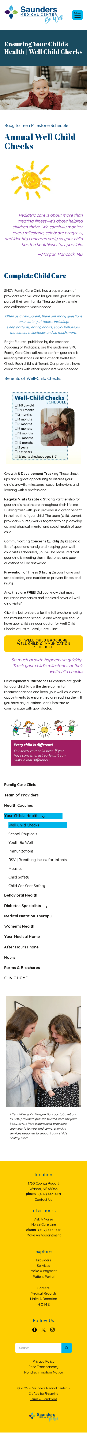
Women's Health (19, 926)
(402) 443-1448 (49, 1230)
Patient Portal (43, 1276)
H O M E (44, 1304)
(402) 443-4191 (49, 1194)
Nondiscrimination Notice (43, 1372)
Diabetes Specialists (22, 905)
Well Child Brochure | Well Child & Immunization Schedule (43, 643)
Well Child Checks (23, 825)
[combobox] (38, 1348)
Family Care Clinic (20, 784)
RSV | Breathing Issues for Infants (37, 859)
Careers (43, 1288)
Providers (43, 1260)
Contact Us (43, 1199)
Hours (9, 957)
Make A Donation (43, 1299)
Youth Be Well (20, 842)
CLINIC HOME (16, 978)
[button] (77, 15)
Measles (15, 868)
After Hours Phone (21, 947)
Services (43, 1266)
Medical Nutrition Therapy (28, 916)
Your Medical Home (22, 936)
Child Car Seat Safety (26, 885)
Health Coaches (18, 805)
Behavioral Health (20, 895)
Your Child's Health (21, 815)
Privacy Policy (43, 1361)
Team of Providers (21, 795)
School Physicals (22, 833)
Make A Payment (43, 1271)
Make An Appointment (43, 1235)
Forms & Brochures (22, 967)
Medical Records (44, 1293)
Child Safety (18, 877)
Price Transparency (43, 1367)
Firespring (51, 1394)
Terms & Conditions (43, 1399)
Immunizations (21, 851)
